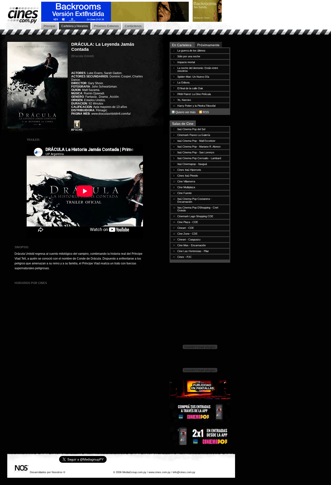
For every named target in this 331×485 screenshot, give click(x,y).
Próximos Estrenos (106, 26)
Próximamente (208, 45)
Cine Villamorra (186, 181)
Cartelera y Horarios (74, 26)
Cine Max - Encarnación (191, 245)
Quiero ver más (185, 112)
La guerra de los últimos (191, 50)
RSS (206, 112)
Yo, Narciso (184, 99)
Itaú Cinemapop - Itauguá (192, 164)
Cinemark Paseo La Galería (193, 135)
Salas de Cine (182, 124)
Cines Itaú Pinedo (187, 175)
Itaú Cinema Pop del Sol (191, 129)
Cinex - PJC (184, 256)
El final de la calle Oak (190, 88)
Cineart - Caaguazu (188, 239)
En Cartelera (182, 45)
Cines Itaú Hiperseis (189, 169)
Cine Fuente (184, 193)
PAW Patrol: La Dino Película (194, 94)
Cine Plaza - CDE (187, 222)
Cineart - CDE (185, 227)
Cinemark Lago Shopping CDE (195, 216)
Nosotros (57, 472)
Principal (49, 26)
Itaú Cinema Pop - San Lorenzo (195, 152)
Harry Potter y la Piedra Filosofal (196, 105)
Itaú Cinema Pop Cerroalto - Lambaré (199, 158)
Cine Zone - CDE (187, 233)
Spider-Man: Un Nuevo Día (193, 76)
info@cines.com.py (184, 472)
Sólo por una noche (188, 56)
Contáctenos (133, 26)
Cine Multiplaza (186, 187)
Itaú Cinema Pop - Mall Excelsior (196, 140)
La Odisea (183, 82)
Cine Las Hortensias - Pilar (193, 251)
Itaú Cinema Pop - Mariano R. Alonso (199, 146)
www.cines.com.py (160, 472)
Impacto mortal (186, 62)
